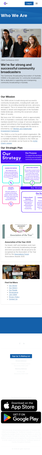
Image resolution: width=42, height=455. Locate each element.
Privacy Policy (14, 297)
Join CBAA (13, 295)
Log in (29, 3)
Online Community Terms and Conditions (21, 391)
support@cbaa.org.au (21, 382)
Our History (13, 288)
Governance (13, 292)
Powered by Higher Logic (21, 452)
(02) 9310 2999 (21, 380)
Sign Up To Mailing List (21, 356)
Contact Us (13, 299)
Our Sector (13, 286)
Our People (13, 290)
